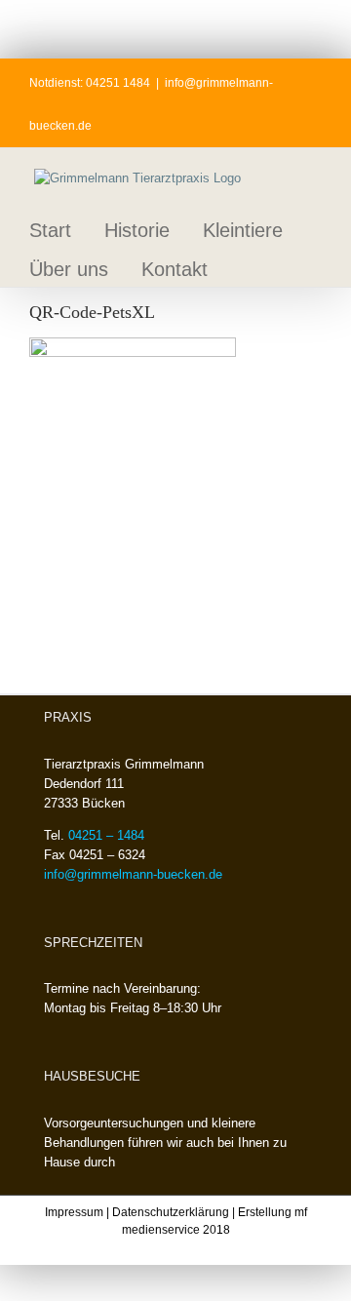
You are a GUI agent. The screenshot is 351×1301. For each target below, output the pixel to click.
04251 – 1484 (106, 835)
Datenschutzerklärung (170, 1212)
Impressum (74, 1212)
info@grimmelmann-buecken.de (133, 874)
